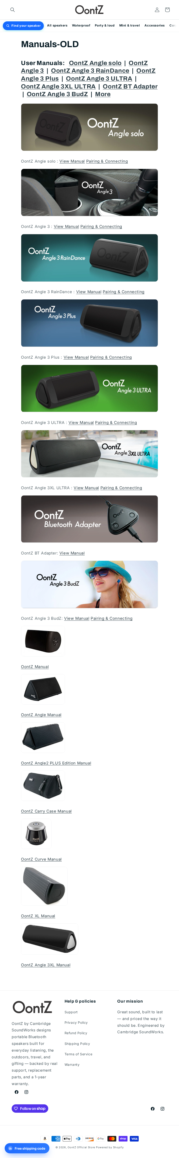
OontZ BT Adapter (130, 86)
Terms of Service (79, 1054)
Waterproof (81, 25)
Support (71, 1012)
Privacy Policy (76, 1022)
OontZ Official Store (81, 1147)
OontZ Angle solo (95, 63)
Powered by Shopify (110, 1147)
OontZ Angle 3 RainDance (90, 70)
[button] (12, 10)
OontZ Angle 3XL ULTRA (58, 86)
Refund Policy (76, 1033)
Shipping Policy (77, 1044)
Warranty (72, 1064)
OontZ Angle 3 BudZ (57, 94)
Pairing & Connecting (107, 161)
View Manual (72, 161)
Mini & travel (129, 25)
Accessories (155, 25)
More (103, 94)
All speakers (57, 25)
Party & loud (104, 25)
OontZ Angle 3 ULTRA (99, 78)
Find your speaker (26, 25)
